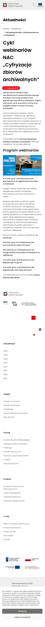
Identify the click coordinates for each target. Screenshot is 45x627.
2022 (5, 366)
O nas (6, 516)
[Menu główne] (34, 4)
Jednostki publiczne (11, 497)
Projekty (7, 459)
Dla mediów (8, 535)
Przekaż (7, 479)
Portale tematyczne (12, 451)
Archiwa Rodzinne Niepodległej (16, 440)
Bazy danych (8, 417)
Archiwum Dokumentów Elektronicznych (13, 487)
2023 (5, 362)
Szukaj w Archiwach (11, 401)
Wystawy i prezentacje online (15, 455)
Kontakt (6, 539)
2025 (5, 355)
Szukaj (6, 394)
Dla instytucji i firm (11, 463)
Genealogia (8, 409)
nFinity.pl (24, 586)
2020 (5, 374)
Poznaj (6, 432)
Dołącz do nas (9, 531)
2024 (5, 359)
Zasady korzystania (11, 405)
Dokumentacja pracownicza (15, 413)
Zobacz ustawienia (22, 617)
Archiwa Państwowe (12, 527)
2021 (5, 370)
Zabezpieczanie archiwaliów (15, 444)
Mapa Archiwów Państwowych (16, 523)
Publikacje (7, 448)
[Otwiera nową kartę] (5, 303)
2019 (5, 378)
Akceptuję (22, 611)
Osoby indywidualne (11, 493)
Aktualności (9, 343)
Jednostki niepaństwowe (14, 501)
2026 (5, 351)
